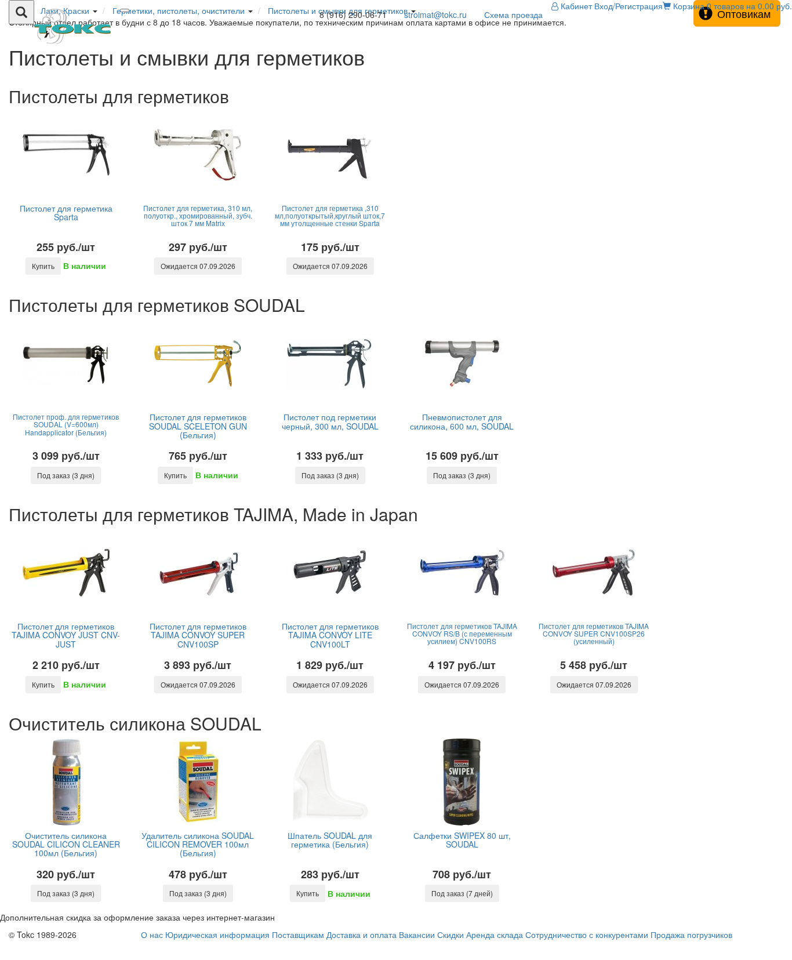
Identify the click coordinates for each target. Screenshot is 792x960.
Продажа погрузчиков (691, 934)
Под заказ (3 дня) (66, 475)
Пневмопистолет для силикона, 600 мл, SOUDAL (462, 421)
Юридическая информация (217, 934)
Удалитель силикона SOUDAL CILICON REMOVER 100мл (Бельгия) (197, 844)
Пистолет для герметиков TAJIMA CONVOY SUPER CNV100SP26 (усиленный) (594, 633)
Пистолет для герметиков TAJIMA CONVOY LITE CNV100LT (330, 635)
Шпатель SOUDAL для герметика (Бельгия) (330, 840)
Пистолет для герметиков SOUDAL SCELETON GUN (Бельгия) (198, 426)
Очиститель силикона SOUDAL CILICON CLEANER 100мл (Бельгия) (66, 844)
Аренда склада (494, 934)
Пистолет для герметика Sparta (66, 212)
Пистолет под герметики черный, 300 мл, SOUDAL (330, 421)
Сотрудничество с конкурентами (586, 934)
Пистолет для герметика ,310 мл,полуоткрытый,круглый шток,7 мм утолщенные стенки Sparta (330, 215)
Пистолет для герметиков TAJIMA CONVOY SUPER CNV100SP (198, 635)
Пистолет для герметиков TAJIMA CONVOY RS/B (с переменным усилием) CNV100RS (462, 633)
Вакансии (417, 934)
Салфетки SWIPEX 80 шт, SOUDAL (462, 840)
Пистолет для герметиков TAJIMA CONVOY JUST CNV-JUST (66, 635)
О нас (152, 934)
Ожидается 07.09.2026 (198, 266)
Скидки (450, 934)
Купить (43, 266)
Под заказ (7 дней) (462, 893)
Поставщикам (298, 934)
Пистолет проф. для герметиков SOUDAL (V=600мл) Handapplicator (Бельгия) (66, 424)
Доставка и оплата (361, 934)
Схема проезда (513, 14)
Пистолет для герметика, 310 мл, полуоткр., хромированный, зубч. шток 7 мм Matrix (197, 215)
